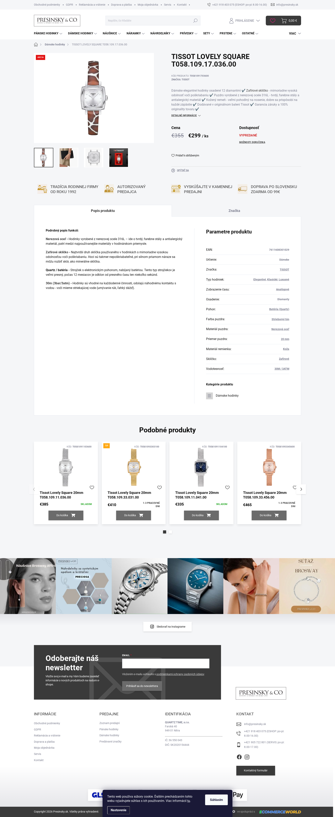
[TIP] (134, 467)
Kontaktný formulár (256, 770)
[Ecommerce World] (278, 812)
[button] (165, 532)
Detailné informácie (184, 115)
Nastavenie (118, 810)
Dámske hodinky (227, 395)
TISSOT (284, 269)
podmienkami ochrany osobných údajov (180, 674)
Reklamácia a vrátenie (92, 4)
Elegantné (259, 279)
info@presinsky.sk (255, 724)
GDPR (69, 4)
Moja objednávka (148, 4)
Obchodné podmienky (47, 4)
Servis (167, 4)
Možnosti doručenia (252, 142)
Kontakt (182, 4)
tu (188, 801)
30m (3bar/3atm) (58, 283)
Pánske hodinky (108, 729)
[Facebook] (239, 756)
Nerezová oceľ (56, 239)
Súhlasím (216, 800)
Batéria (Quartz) (279, 309)
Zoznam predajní (109, 723)
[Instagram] (247, 756)
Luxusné (284, 279)
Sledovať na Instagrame (171, 626)
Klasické (272, 279)
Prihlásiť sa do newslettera (142, 686)
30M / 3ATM (282, 368)
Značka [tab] (234, 211)
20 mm (285, 339)
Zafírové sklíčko (257, 90)
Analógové (282, 289)
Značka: (180, 79)
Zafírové (284, 358)
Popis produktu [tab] (103, 211)
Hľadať (195, 20)
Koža (286, 348)
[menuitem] (48, 33)
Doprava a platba (121, 4)
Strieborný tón (280, 319)
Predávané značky (110, 741)
